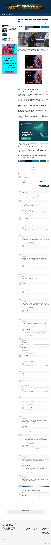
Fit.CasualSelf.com (45, 528)
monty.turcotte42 (31, 409)
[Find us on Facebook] (2, 21)
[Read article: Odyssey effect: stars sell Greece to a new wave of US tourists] (4, 34)
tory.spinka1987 (31, 365)
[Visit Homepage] (8, 14)
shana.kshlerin (31, 293)
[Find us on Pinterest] (7, 21)
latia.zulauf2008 (31, 267)
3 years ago (26, 23)
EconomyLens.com (45, 533)
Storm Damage (23, 157)
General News (23, 17)
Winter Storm (32, 157)
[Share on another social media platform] (28, 29)
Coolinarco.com (45, 525)
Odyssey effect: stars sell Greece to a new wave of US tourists (12, 34)
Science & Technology (28, 531)
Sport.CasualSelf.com (46, 529)
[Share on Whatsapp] (26, 29)
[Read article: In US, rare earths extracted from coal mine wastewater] (4, 30)
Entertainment (28, 525)
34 (48, 23)
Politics (27, 529)
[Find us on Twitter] (45, 543)
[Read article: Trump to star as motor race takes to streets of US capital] (4, 39)
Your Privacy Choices (5, 539)
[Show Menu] (2, 14)
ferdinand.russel (31, 229)
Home (19, 17)
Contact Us (36, 528)
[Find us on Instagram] (5, 21)
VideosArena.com (45, 536)
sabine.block (31, 391)
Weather (27, 157)
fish (29, 312)
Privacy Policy (36, 529)
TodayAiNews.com (45, 534)
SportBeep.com (45, 532)
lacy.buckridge (31, 211)
